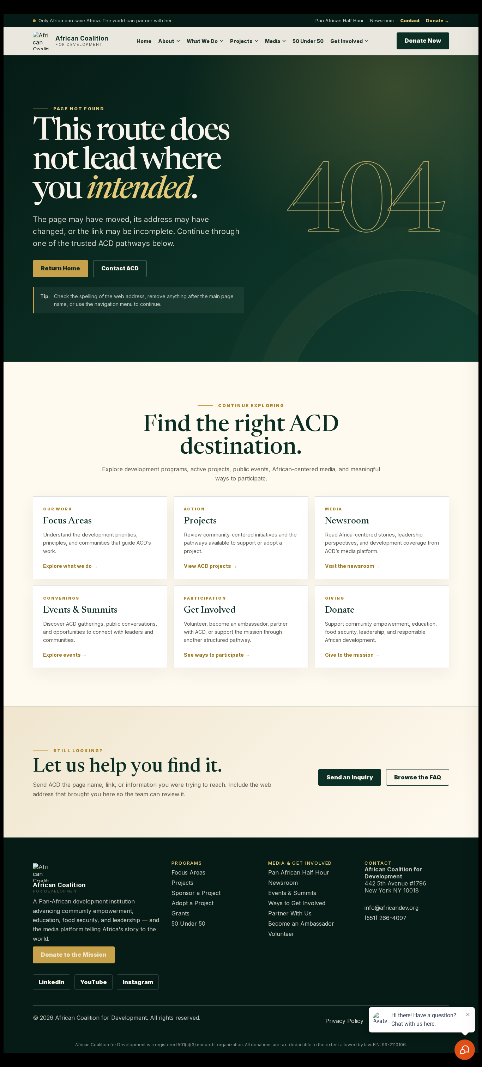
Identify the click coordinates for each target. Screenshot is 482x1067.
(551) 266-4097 (385, 917)
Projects (182, 882)
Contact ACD (120, 268)
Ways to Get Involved (296, 903)
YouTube (93, 982)
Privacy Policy (344, 1020)
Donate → (437, 20)
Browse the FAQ (417, 777)
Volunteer (281, 933)
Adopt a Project (192, 903)
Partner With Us (290, 913)
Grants (180, 913)
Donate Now (423, 40)
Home (144, 41)
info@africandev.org (391, 907)
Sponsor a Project (196, 892)
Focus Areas (188, 872)
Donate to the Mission (74, 954)
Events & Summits (292, 892)
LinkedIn (51, 982)
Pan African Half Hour (339, 20)
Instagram (137, 982)
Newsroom (382, 20)
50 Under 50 (308, 41)
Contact (410, 20)
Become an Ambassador (301, 923)
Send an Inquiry (349, 777)
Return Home (60, 268)
